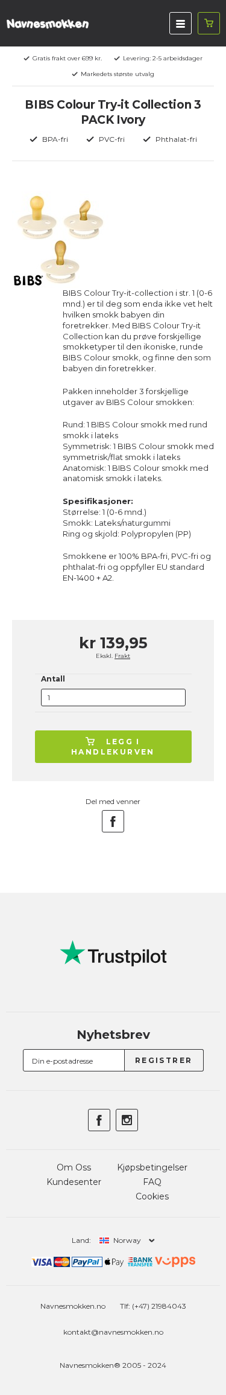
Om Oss (74, 1167)
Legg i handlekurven (113, 746)
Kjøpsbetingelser (152, 1167)
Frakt (122, 656)
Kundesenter (73, 1181)
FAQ (152, 1181)
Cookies (152, 1196)
